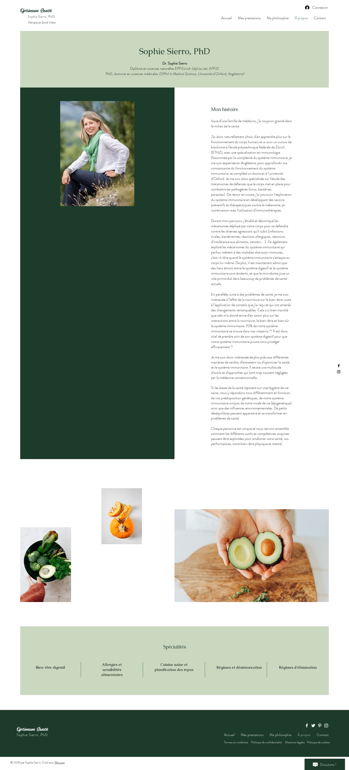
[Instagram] (338, 372)
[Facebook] (338, 365)
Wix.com (60, 762)
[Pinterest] (319, 725)
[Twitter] (313, 725)
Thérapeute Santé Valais (42, 22)
